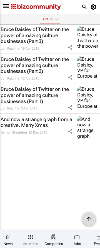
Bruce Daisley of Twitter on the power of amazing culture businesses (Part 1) (35, 95)
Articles (49, 19)
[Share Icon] (70, 47)
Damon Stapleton (14, 132)
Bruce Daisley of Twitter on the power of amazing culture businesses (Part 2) (35, 65)
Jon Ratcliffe (10, 48)
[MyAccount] (94, 7)
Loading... (10, 146)
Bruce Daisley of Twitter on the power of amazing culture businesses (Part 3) (35, 35)
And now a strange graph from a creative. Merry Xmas (36, 122)
